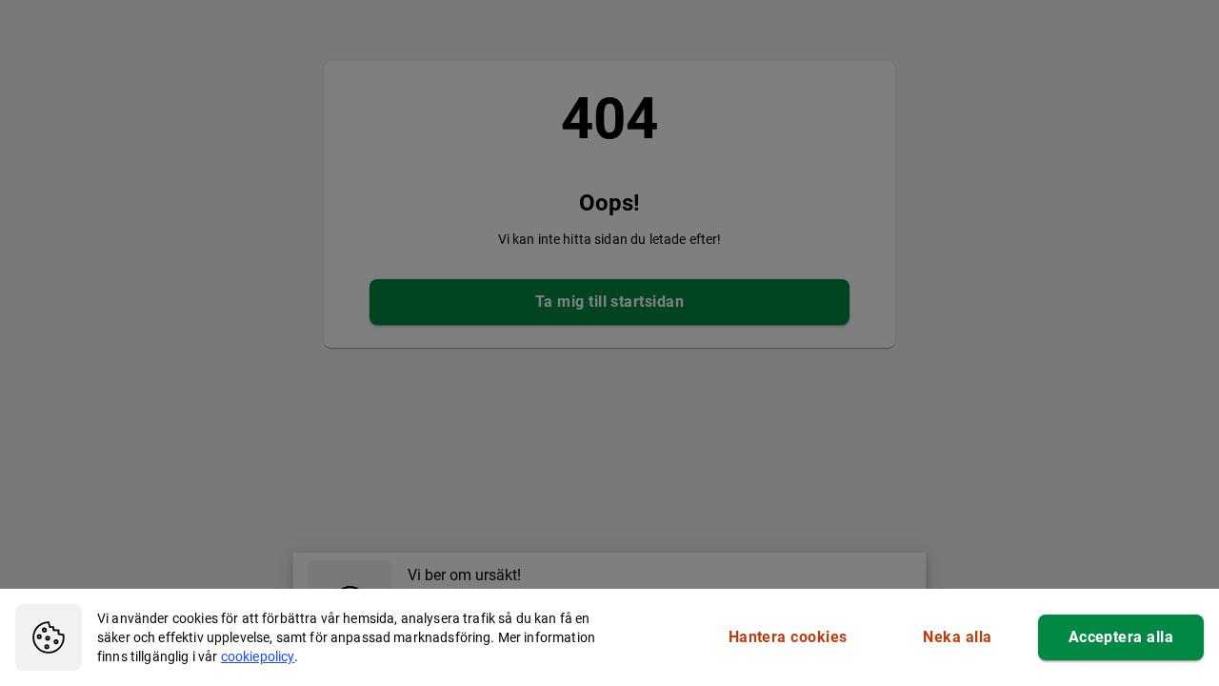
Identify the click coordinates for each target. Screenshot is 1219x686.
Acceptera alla (1121, 637)
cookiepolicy (258, 656)
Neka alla (957, 637)
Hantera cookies (788, 637)
